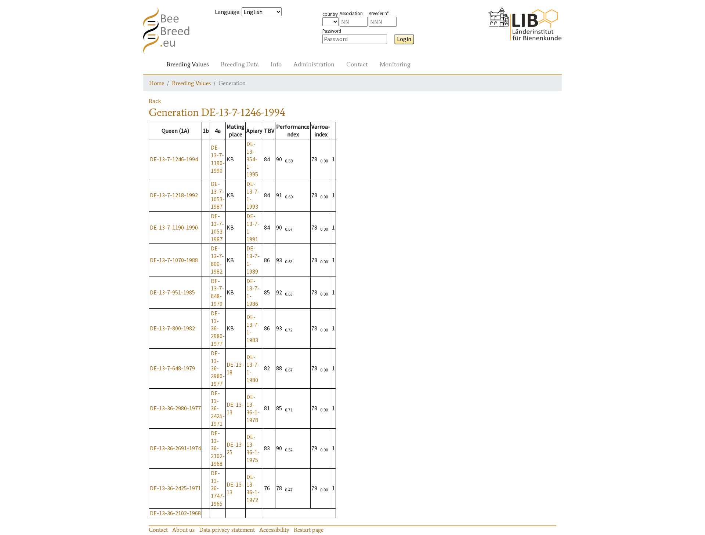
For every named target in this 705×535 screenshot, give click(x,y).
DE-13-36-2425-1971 (218, 408)
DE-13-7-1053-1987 (218, 195)
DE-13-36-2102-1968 (218, 448)
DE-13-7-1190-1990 (218, 159)
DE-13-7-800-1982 (217, 260)
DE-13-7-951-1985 (172, 292)
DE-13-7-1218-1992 (174, 195)
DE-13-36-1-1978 (253, 408)
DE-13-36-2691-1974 (175, 448)
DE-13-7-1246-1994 (174, 159)
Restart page (308, 529)
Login (404, 39)
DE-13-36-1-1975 (253, 448)
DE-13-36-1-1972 (253, 488)
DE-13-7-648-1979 (217, 292)
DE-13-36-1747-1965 (218, 488)
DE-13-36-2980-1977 (218, 328)
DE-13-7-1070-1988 (174, 260)
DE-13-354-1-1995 (252, 159)
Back (155, 101)
